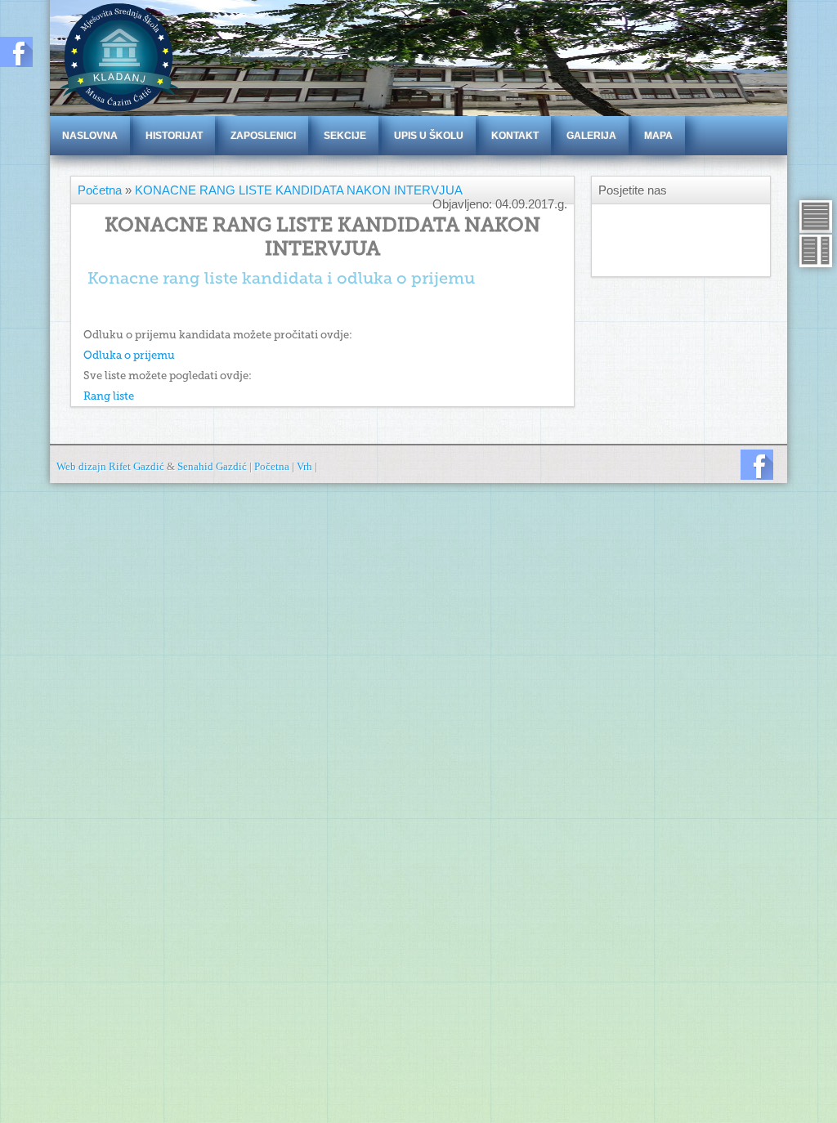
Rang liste (108, 396)
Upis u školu (428, 135)
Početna (100, 190)
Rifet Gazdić (136, 466)
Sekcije (345, 135)
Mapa (658, 135)
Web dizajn (82, 466)
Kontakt (515, 135)
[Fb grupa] (757, 465)
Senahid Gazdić (212, 466)
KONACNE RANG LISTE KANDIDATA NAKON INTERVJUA (299, 190)
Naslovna (90, 135)
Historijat (174, 135)
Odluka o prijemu (129, 355)
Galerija (591, 135)
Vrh (304, 466)
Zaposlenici (263, 135)
